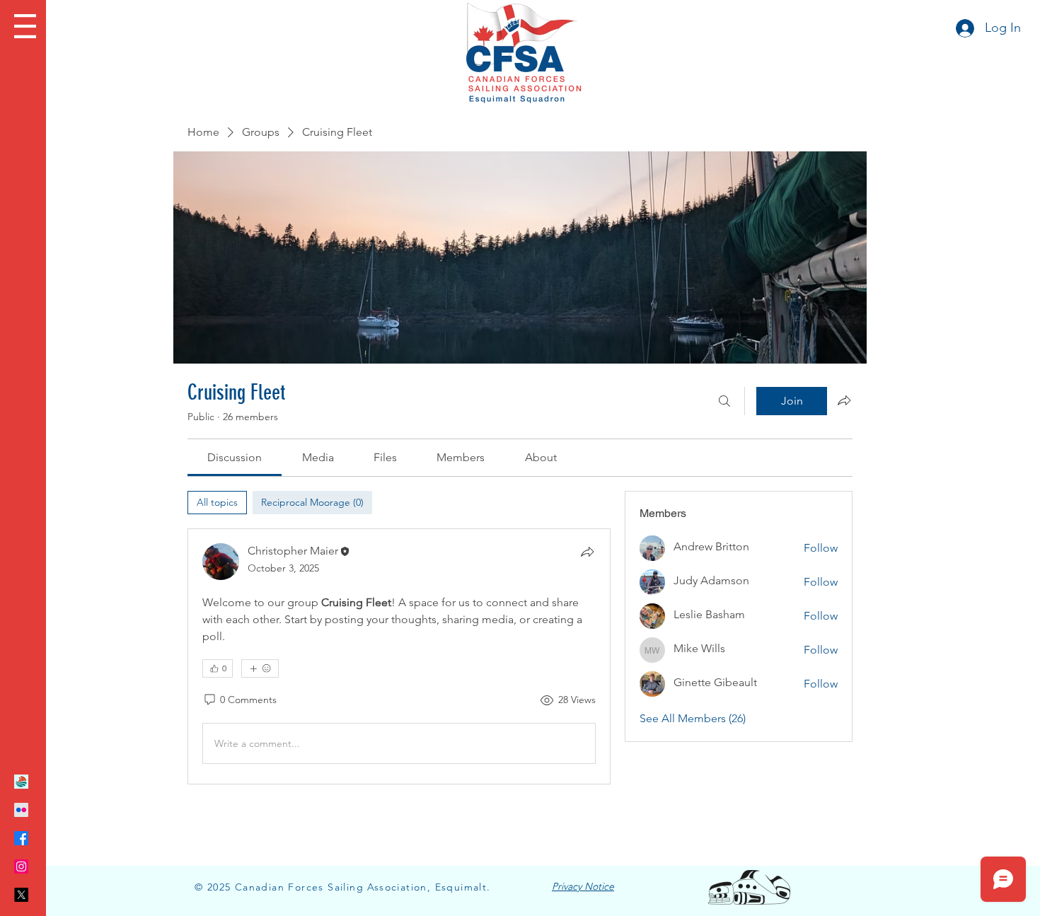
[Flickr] (21, 810)
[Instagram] (21, 866)
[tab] (217, 502)
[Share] (587, 551)
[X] (21, 895)
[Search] (724, 401)
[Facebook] (21, 838)
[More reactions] (260, 668)
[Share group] (844, 400)
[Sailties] (21, 782)
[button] (25, 26)
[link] (234, 457)
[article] (399, 656)
